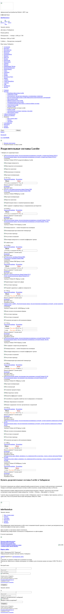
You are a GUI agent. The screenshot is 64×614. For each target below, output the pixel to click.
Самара (6, 79)
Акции (6, 521)
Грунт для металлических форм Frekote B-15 (16, 276)
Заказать (6, 179)
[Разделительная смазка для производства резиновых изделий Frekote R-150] (26, 376)
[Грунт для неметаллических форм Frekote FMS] (18, 189)
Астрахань (7, 47)
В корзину (7, 186)
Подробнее (12, 179)
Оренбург (7, 72)
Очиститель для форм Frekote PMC (14, 258)
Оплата (6, 516)
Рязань (6, 78)
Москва (6, 65)
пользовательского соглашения (7, 582)
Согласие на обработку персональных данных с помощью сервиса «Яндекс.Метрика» (11, 546)
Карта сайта (5, 549)
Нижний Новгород (9, 67)
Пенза (5, 73)
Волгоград (7, 51)
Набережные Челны (9, 66)
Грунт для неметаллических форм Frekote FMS (17, 191)
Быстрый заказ (8, 188)
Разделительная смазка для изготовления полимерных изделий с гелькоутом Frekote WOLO (30, 157)
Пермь (6, 75)
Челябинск (7, 85)
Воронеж (6, 53)
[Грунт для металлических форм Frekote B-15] (17, 274)
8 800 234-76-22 (5, 15)
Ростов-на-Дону (8, 76)
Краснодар (7, 60)
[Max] (6, 22)
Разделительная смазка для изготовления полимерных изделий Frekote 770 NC (26, 221)
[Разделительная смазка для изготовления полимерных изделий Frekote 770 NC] (27, 220)
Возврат (6, 522)
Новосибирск (8, 69)
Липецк (6, 63)
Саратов (6, 82)
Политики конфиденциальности (7, 579)
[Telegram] (9, 22)
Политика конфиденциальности (8, 541)
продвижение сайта (18, 556)
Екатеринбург (8, 54)
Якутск (6, 87)
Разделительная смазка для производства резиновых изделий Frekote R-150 (25, 378)
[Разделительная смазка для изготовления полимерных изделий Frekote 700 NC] (27, 338)
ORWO (3, 556)
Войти (2, 132)
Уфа (5, 84)
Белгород (6, 48)
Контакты (7, 519)
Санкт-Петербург (9, 81)
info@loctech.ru (5, 17)
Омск (5, 70)
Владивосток (7, 50)
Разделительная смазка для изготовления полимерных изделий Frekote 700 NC (26, 339)
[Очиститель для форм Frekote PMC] (14, 257)
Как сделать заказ (9, 515)
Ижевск (6, 56)
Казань (6, 59)
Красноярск (7, 62)
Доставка (6, 518)
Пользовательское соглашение (7, 542)
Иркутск (6, 57)
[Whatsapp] (2, 22)
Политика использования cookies (8, 543)
